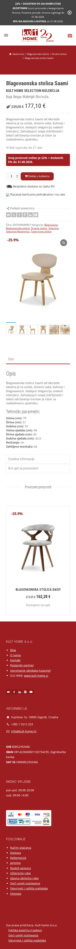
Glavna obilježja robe (24, 878)
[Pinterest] (24, 214)
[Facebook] (19, 214)
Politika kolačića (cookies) (25, 930)
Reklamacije (18, 858)
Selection (53, 228)
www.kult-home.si (36, 676)
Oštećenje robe (20, 873)
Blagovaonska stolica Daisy (38, 590)
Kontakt (15, 660)
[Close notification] (69, 12)
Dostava (15, 853)
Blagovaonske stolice (18, 228)
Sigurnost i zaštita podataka (29, 888)
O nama (15, 655)
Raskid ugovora (20, 868)
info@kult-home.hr (24, 731)
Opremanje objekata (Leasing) (30, 670)
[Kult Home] (38, 35)
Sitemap (15, 894)
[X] (14, 214)
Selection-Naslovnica (18, 231)
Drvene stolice (39, 228)
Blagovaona (51, 224)
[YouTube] (31, 691)
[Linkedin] (30, 214)
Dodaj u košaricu (39, 176)
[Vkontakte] (35, 214)
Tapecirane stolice (41, 231)
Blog (13, 650)
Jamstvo (15, 863)
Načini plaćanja (20, 848)
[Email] (8, 214)
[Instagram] (25, 691)
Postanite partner (22, 665)
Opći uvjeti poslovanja (25, 883)
